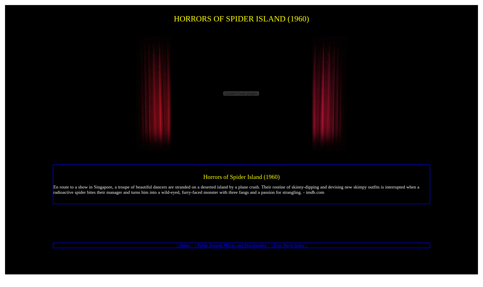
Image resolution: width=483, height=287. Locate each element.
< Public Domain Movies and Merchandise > (232, 245)
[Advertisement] (242, 227)
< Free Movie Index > (289, 245)
